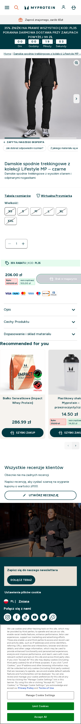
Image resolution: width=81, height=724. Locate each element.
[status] (16, 243)
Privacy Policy (26, 688)
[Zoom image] (76, 63)
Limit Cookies (40, 706)
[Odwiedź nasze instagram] (7, 617)
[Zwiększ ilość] (23, 243)
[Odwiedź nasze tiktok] (25, 617)
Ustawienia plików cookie (23, 592)
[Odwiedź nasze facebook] (16, 617)
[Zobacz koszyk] (73, 7)
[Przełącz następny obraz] (76, 98)
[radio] (10, 211)
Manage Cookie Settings (40, 695)
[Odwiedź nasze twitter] (43, 617)
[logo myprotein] (40, 7)
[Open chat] (53, 617)
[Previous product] (68, 445)
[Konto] (63, 7)
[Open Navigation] (7, 7)
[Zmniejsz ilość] (9, 243)
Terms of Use (46, 688)
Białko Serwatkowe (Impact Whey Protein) (23, 400)
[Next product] (75, 445)
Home (7, 53)
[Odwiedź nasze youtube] (34, 617)
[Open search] (16, 7)
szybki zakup (25, 432)
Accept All (40, 717)
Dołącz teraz (21, 579)
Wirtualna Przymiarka (56, 195)
